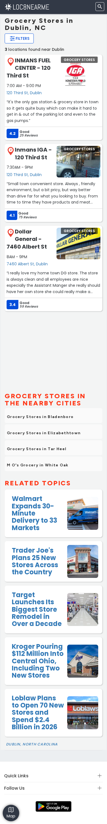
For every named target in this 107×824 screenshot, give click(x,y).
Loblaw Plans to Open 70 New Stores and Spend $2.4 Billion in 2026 (38, 713)
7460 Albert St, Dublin (27, 264)
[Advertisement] (53, 349)
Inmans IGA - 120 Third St (33, 153)
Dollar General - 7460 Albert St (27, 239)
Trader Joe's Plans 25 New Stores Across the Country (35, 561)
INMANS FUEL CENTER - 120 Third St (29, 68)
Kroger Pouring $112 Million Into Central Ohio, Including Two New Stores (38, 661)
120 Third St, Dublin (24, 93)
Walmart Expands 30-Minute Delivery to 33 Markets (34, 513)
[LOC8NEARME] (26, 7)
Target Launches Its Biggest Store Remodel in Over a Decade (37, 609)
